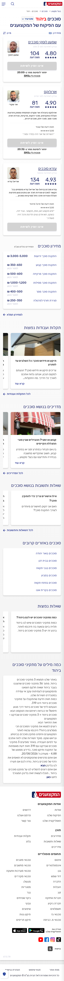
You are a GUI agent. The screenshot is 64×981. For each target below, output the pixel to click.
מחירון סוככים (49, 246)
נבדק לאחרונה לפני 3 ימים (45, 46)
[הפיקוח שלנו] (4, 974)
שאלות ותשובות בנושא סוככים (36, 485)
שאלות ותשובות (52, 841)
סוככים (45, 11)
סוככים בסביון (49, 575)
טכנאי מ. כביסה (52, 919)
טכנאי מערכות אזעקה (18, 870)
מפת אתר (54, 969)
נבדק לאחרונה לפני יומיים (45, 96)
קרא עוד (19, 383)
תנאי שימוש (35, 969)
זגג (59, 892)
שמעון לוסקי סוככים (42, 42)
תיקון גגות (25, 914)
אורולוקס (50, 91)
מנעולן (27, 881)
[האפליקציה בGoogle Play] (36, 930)
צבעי (28, 903)
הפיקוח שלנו (54, 815)
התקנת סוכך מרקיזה (44, 273)
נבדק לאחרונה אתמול (47, 173)
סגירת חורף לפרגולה (44, 300)
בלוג (28, 841)
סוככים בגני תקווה (46, 568)
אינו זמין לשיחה (32, 65)
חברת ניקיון (54, 903)
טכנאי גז (56, 914)
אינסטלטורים (53, 865)
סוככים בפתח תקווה (45, 582)
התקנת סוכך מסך (46, 291)
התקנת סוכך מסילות (44, 282)
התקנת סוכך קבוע (46, 265)
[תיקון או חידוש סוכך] (35, 346)
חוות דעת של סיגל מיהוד (42, 204)
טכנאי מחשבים (22, 865)
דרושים (27, 809)
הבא (43, 765)
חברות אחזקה (53, 898)
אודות (58, 809)
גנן (59, 870)
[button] (8, 33)
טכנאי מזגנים (23, 859)
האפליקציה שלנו (52, 820)
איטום (58, 859)
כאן (49, 777)
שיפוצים (26, 908)
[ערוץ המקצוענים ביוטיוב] (41, 939)
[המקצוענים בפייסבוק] (47, 939)
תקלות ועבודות (22, 836)
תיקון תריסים (23, 919)
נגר (29, 892)
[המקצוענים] (53, 4)
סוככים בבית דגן (48, 560)
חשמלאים (55, 908)
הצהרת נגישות (12, 969)
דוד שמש (56, 876)
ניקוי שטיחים (24, 898)
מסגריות (26, 887)
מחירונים (56, 836)
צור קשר (26, 820)
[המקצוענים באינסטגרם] (53, 939)
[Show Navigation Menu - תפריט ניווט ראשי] (3, 4)
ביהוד (40, 19)
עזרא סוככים (47, 168)
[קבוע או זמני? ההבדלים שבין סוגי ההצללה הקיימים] (35, 425)
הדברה (57, 881)
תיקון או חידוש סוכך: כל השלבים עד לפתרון (35, 362)
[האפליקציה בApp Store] (19, 930)
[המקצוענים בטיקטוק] (58, 939)
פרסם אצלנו (24, 815)
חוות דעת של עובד (45, 127)
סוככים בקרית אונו (46, 590)
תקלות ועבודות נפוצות (42, 327)
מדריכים (56, 846)
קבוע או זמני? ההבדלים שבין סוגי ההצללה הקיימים (37, 441)
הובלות (57, 887)
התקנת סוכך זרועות (45, 256)
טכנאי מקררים (23, 876)
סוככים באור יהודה (46, 553)
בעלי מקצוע (56, 11)
